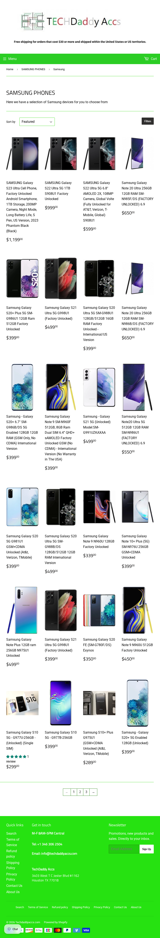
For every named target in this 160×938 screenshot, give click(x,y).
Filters (147, 121)
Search (11, 833)
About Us (13, 892)
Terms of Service (38, 907)
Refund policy (60, 907)
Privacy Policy (102, 907)
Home (9, 69)
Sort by (10, 121)
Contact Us (14, 886)
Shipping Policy (81, 907)
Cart (153, 59)
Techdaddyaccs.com (27, 922)
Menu (12, 59)
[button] (16, 757)
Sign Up (146, 849)
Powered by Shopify (55, 922)
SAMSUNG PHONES (33, 69)
